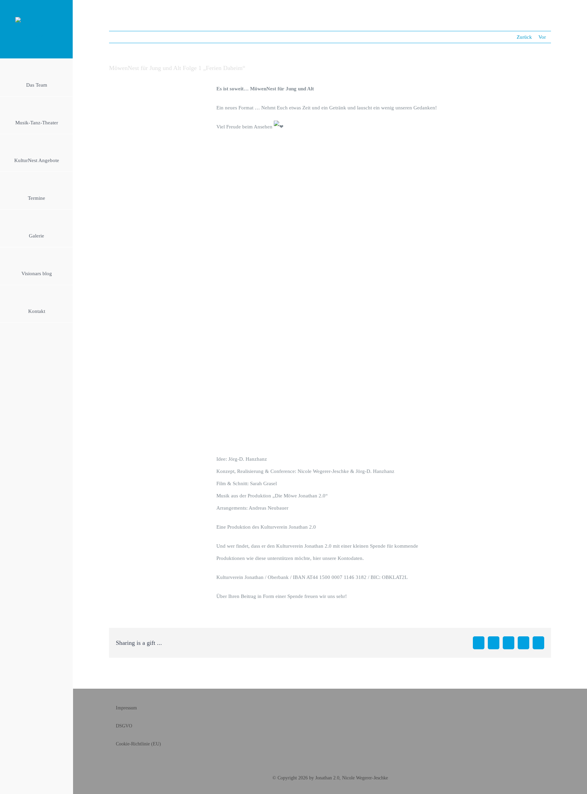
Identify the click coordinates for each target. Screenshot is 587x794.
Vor (542, 37)
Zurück (524, 37)
